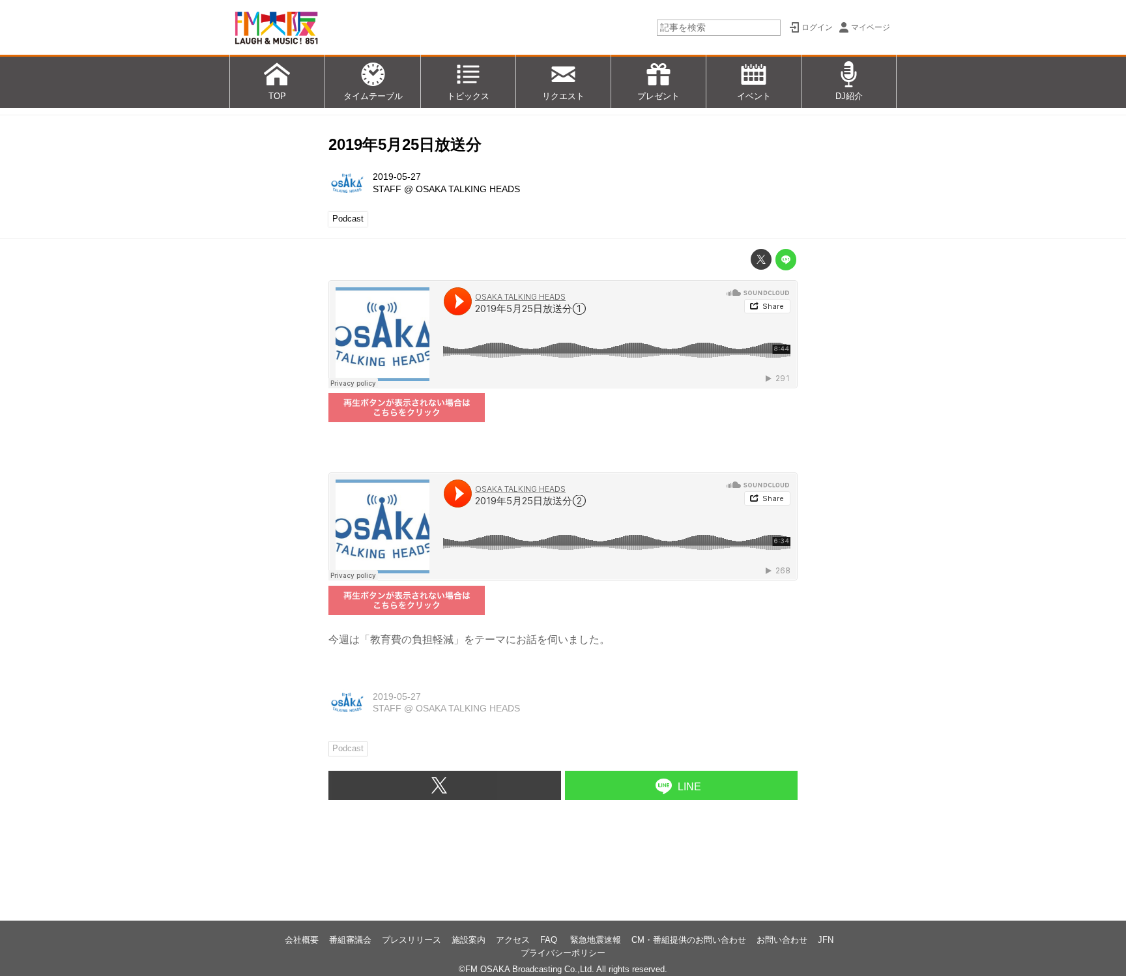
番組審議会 (350, 940)
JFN (825, 940)
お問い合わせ (782, 940)
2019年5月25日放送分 (405, 144)
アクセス (513, 940)
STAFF (387, 189)
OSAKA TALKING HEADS (468, 189)
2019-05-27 (397, 176)
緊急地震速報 (595, 940)
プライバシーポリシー (563, 953)
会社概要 (302, 940)
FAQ (550, 940)
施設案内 (468, 940)
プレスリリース (411, 940)
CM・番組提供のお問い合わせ (688, 940)
